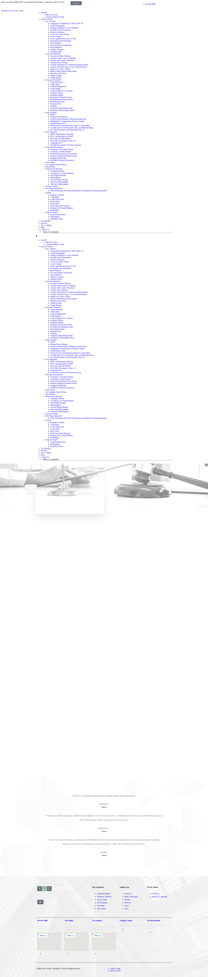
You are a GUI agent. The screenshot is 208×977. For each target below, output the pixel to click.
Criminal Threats (56, 93)
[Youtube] (40, 902)
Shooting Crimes (56, 219)
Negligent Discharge (58, 158)
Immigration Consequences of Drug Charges (67, 121)
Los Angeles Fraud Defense (56, 165)
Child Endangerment (58, 86)
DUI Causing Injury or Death (61, 136)
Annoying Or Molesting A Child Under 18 (66, 23)
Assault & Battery (52, 54)
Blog (42, 227)
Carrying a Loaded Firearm (60, 152)
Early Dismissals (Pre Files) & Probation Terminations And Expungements (78, 191)
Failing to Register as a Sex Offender (64, 28)
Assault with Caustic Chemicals (62, 60)
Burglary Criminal (57, 195)
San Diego (69, 920)
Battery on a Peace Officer (60, 69)
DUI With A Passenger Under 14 (62, 141)
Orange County (126, 920)
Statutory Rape (56, 52)
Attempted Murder (57, 171)
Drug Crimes (50, 112)
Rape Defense (55, 43)
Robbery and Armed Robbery (61, 208)
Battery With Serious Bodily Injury (63, 71)
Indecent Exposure (57, 32)
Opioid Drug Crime (57, 123)
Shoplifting (54, 210)
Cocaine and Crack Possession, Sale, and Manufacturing (71, 128)
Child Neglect (55, 89)
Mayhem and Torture (58, 73)
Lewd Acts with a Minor (59, 34)
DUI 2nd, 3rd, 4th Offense (60, 138)
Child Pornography (57, 26)
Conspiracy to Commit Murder (62, 173)
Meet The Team (52, 15)
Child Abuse (55, 84)
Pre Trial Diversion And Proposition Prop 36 (67, 130)
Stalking (53, 106)
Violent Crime (51, 212)
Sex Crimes (50, 21)
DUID (52, 115)
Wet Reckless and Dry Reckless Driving (65, 145)
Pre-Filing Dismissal (53, 188)
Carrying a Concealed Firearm (61, 149)
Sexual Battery (56, 47)
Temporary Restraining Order (61, 108)
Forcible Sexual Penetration (60, 30)
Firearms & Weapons (54, 147)
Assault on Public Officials (60, 56)
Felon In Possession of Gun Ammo (63, 154)
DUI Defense (51, 132)
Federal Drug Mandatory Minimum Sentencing (68, 119)
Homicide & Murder (53, 169)
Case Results (45, 221)
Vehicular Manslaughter (59, 182)
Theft (48, 193)
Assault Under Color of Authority (63, 58)
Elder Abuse (50, 162)
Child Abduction (56, 82)
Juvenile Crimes (52, 186)
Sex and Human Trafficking (61, 45)
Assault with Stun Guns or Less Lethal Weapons (68, 67)
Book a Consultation (51, 232)
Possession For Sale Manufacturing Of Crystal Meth (70, 125)
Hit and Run (50, 167)
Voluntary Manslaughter (59, 184)
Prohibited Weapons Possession (62, 160)
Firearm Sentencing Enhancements (63, 156)
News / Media (46, 225)
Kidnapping (54, 217)
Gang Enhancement (57, 214)
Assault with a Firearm (59, 63)
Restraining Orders (57, 102)
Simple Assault (56, 76)
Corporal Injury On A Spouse (61, 91)
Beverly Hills (42, 920)
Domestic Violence (53, 80)
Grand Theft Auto (57, 199)
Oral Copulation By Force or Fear (63, 39)
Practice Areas (46, 19)
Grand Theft (55, 201)
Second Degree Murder (59, 180)
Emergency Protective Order (61, 97)
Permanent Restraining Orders (61, 99)
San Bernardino (153, 920)
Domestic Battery (57, 95)
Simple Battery (56, 78)
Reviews (44, 223)
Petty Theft (54, 204)
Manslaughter (55, 178)
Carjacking (54, 197)
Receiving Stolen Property (60, 206)
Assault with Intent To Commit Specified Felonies (69, 65)
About (43, 13)
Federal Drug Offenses (59, 117)
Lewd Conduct (56, 36)
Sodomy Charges (56, 49)
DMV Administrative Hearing (61, 134)
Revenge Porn (55, 104)
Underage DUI (56, 143)
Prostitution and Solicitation (60, 41)
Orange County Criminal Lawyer (131, 925)
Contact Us (45, 230)
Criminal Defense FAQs (55, 17)
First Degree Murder (58, 175)
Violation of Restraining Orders (62, 110)
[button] (104, 236)
